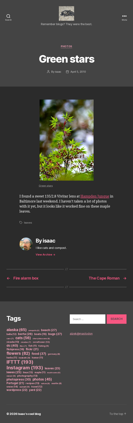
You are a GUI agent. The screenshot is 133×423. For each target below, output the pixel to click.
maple (40, 372)
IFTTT (19, 362)
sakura (45, 383)
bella (11, 334)
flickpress (15, 349)
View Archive (45, 254)
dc (12, 345)
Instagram (24, 367)
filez (23, 346)
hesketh (24, 358)
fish (32, 346)
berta (25, 334)
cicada (12, 341)
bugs (55, 334)
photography (27, 375)
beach (49, 330)
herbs (11, 357)
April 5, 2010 (78, 71)
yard (35, 390)
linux (28, 372)
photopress (18, 379)
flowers (18, 353)
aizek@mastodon (81, 333)
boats (40, 334)
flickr (32, 349)
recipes (32, 383)
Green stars (46, 185)
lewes (13, 372)
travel (36, 386)
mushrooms (53, 373)
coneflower (41, 342)
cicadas (26, 342)
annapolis (34, 330)
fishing (43, 346)
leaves (28, 222)
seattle (56, 383)
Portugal (15, 383)
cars (10, 338)
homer (37, 357)
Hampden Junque (94, 196)
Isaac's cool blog (29, 414)
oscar (11, 376)
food (39, 354)
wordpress (16, 390)
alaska (16, 329)
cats (23, 338)
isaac (58, 71)
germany (54, 354)
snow (12, 386)
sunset (24, 387)
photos (66, 46)
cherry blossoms (41, 339)
